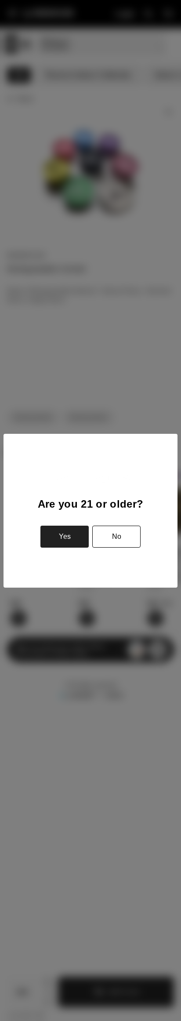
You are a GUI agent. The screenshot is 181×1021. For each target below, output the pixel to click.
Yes (65, 536)
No (116, 536)
